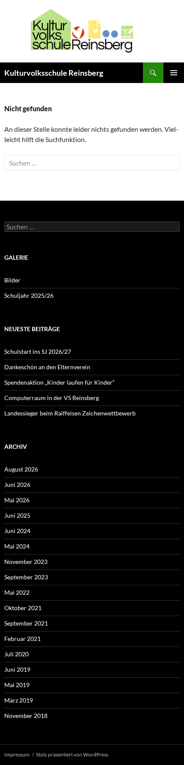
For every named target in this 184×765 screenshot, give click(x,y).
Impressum (17, 754)
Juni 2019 (17, 669)
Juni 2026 (17, 484)
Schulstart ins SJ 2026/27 (37, 351)
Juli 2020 (16, 654)
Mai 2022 (17, 592)
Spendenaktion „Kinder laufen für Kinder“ (59, 382)
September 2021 (26, 623)
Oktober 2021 (23, 607)
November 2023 (25, 561)
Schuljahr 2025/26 (28, 295)
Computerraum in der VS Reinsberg (51, 397)
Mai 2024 (17, 546)
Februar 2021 (22, 638)
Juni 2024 (17, 530)
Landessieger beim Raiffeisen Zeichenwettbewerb (70, 413)
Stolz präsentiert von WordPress (72, 754)
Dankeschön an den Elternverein (47, 367)
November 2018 (25, 715)
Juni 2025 (17, 515)
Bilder (12, 280)
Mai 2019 (17, 684)
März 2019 (18, 700)
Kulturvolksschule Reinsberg (53, 72)
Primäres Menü (173, 72)
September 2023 (26, 577)
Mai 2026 (17, 500)
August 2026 (21, 469)
